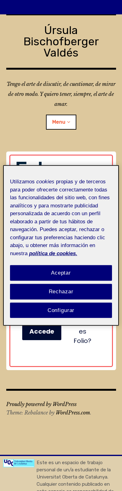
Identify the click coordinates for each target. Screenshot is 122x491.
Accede (41, 331)
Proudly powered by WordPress (41, 404)
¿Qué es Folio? (82, 331)
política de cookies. (53, 253)
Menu (58, 122)
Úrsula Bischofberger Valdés (61, 41)
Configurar (61, 310)
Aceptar (61, 273)
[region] (61, 245)
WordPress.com (73, 412)
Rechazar (61, 292)
